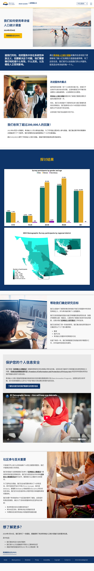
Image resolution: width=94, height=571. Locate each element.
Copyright (57, 560)
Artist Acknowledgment (81, 560)
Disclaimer (27, 560)
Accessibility (46, 560)
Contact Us (67, 560)
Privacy (37, 560)
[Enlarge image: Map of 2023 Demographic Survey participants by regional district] (87, 230)
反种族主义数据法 (20, 369)
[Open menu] (91, 4)
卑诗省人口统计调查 (62, 55)
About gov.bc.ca (16, 560)
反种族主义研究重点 (68, 320)
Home (5, 560)
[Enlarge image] (87, 171)
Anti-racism (23, 4)
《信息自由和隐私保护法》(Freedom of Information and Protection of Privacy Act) (41, 371)
